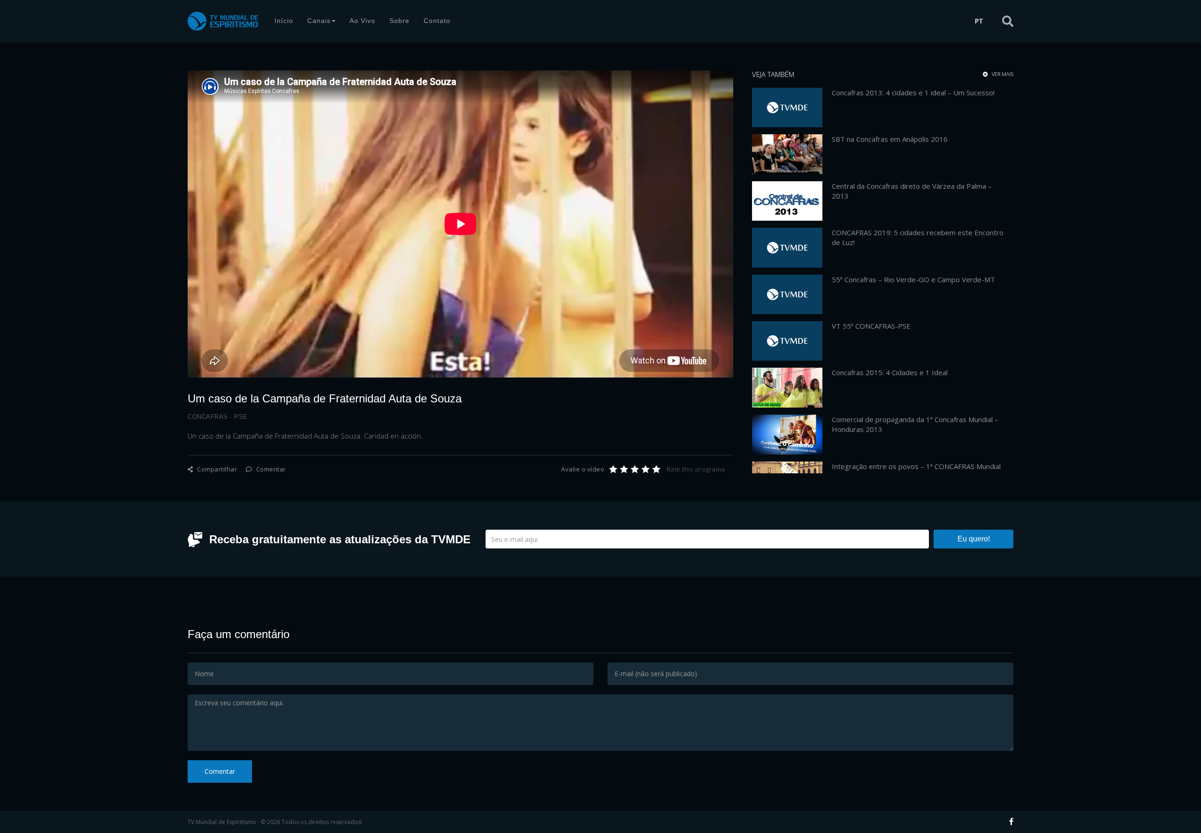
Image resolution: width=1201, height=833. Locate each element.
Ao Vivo (362, 20)
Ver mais (1001, 74)
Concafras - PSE (218, 416)
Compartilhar (216, 469)
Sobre (399, 20)
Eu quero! (974, 539)
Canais (319, 20)
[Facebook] (1011, 821)
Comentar (270, 469)
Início (283, 20)
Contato (437, 20)
